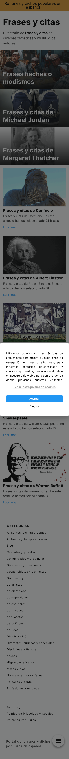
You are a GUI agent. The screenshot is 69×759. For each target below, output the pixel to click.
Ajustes (34, 406)
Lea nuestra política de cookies (35, 387)
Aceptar (34, 398)
